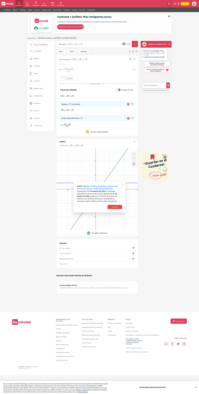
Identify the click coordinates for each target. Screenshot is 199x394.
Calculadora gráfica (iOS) (90, 339)
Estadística (37, 103)
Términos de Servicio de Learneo (137, 352)
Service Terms (130, 327)
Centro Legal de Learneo (134, 348)
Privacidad (129, 323)
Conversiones (38, 125)
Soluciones (31, 38)
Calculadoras (60, 348)
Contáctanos (111, 335)
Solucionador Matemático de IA (66, 325)
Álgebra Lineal (38, 88)
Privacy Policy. (82, 392)
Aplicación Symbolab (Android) (92, 323)
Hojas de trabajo (61, 336)
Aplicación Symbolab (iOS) (91, 335)
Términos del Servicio (98, 186)
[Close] (195, 387)
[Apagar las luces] (178, 4)
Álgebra (36, 58)
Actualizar (185, 3)
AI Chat (58, 329)
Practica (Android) (88, 331)
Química (36, 111)
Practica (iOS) (86, 343)
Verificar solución (62, 360)
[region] (99, 387)
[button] (124, 45)
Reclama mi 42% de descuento (71, 27)
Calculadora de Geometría (65, 356)
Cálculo (36, 73)
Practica (58, 340)
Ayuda (109, 331)
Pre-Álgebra (37, 51)
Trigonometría (38, 96)
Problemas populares (63, 333)
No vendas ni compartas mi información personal (142, 335)
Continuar (115, 207)
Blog (109, 327)
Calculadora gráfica (62, 352)
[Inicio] (21, 325)
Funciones (37, 81)
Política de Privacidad (102, 189)
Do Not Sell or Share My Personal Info (153, 387)
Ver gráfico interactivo (99, 233)
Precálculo (37, 66)
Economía (37, 118)
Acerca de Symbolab (114, 323)
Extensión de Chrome (89, 347)
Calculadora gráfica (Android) (92, 327)
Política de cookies (132, 331)
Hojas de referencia (62, 344)
